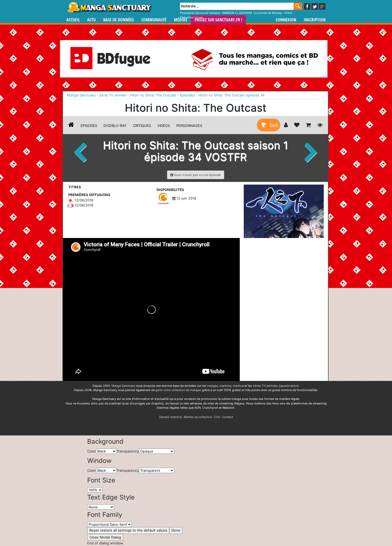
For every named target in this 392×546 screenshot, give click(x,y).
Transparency (128, 451)
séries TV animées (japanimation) (276, 386)
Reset (128, 530)
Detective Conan (191, 17)
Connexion (286, 19)
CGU (217, 417)
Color (91, 451)
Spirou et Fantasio (208, 13)
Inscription (315, 19)
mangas (212, 386)
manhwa (225, 386)
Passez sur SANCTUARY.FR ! (218, 19)
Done (175, 530)
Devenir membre (170, 417)
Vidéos (163, 125)
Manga (109, 7)
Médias (180, 19)
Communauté (153, 19)
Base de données (118, 19)
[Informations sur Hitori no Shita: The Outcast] (71, 125)
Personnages (189, 125)
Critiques (142, 125)
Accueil (73, 19)
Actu (91, 19)
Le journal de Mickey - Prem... (274, 13)
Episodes (89, 125)
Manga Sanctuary (123, 386)
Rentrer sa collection (198, 417)
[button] (195, 174)
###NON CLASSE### (237, 13)
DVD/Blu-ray (115, 125)
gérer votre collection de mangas (178, 390)
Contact (227, 417)
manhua (238, 386)
